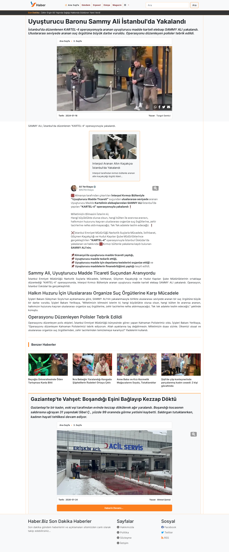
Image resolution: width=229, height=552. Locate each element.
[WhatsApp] (155, 107)
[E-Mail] (168, 107)
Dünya (107, 5)
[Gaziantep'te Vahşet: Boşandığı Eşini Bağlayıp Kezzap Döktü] (114, 462)
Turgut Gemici (163, 115)
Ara (194, 5)
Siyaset (97, 5)
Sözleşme (125, 537)
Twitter (168, 532)
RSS (166, 537)
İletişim (123, 543)
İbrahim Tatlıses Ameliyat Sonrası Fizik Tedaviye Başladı (67, 12)
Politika (124, 532)
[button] (126, 5)
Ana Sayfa (73, 5)
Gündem (86, 5)
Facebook (170, 527)
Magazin (117, 5)
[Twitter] (163, 107)
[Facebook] (159, 107)
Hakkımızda (126, 527)
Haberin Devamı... (114, 508)
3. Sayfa (77, 41)
